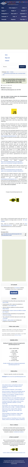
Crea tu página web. (12, 305)
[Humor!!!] (26, 11)
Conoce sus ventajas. (7, 315)
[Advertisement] (14, 36)
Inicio (2, 7)
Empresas (13, 19)
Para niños (22, 19)
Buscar (23, 66)
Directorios (24, 16)
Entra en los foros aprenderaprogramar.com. (14, 376)
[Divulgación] (7, 13)
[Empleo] (15, 11)
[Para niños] (26, 19)
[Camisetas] (26, 13)
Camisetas (22, 13)
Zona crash (13, 13)
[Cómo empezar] (16, 8)
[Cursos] (5, 11)
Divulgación (4, 13)
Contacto (7, 60)
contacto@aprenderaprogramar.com (9, 136)
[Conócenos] (7, 16)
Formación (3, 19)
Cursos (3, 10)
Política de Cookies (18, 335)
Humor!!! (23, 10)
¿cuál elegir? (5, 318)
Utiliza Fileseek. (6, 308)
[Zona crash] (17, 13)
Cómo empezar (12, 7)
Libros (23, 7)
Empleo (13, 10)
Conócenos (4, 16)
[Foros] (16, 16)
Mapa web (7, 57)
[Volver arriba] (26, 464)
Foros (14, 16)
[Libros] (26, 8)
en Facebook (17, 287)
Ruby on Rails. (6, 302)
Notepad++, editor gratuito (8, 320)
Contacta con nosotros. (19, 431)
